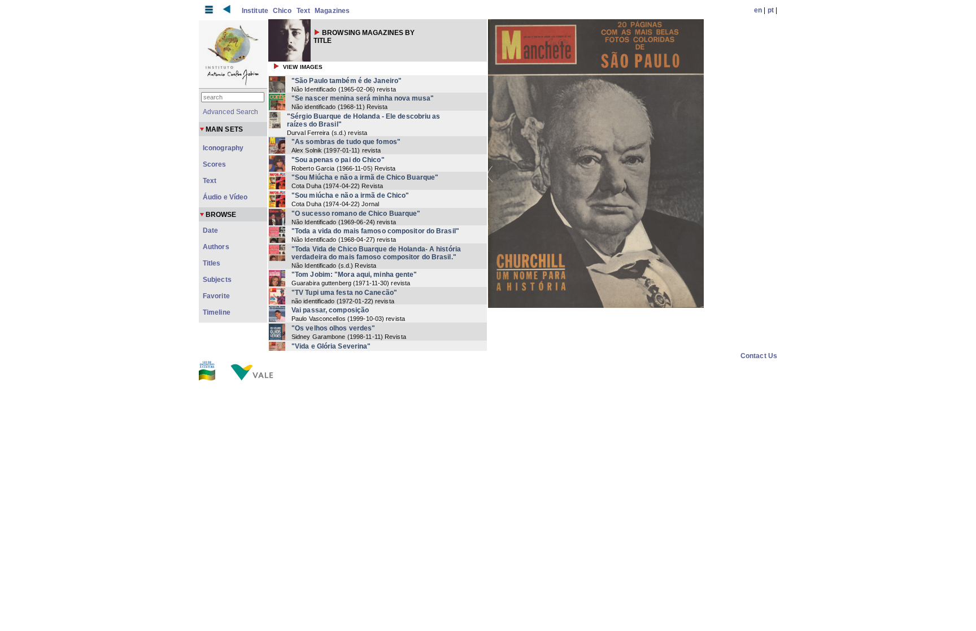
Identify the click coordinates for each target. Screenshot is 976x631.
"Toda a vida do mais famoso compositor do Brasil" (375, 231)
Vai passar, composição (330, 310)
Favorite (216, 296)
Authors (216, 247)
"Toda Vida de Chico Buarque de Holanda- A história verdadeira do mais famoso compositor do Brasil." (376, 253)
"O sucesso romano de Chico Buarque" (356, 213)
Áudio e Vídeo (225, 197)
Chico (282, 11)
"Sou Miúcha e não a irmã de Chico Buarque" (364, 177)
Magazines (332, 11)
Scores (214, 164)
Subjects (217, 280)
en (758, 10)
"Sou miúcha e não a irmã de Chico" (350, 195)
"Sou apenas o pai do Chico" (338, 160)
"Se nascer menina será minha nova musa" (362, 98)
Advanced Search (231, 112)
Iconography (223, 148)
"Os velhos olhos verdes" (333, 328)
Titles (212, 263)
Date (210, 230)
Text (303, 11)
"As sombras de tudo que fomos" (345, 142)
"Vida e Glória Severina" (331, 346)
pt (771, 10)
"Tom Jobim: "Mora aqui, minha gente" (354, 274)
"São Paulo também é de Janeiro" (346, 81)
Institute (255, 11)
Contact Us (758, 356)
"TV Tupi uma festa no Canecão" (344, 293)
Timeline (216, 312)
